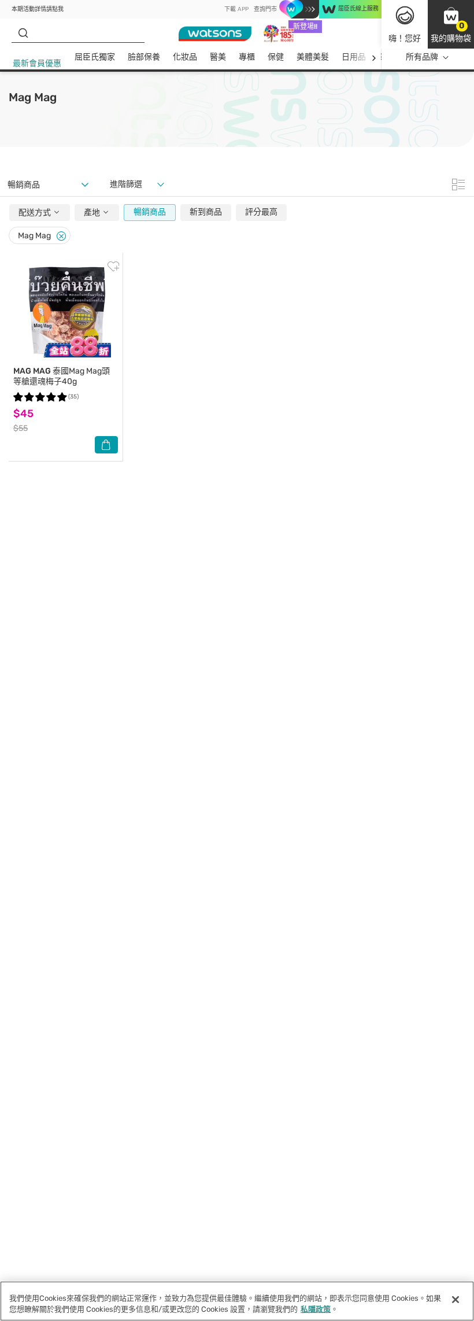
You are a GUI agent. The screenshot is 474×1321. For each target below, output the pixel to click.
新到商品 (206, 212)
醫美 (218, 57)
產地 (93, 212)
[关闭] (455, 1299)
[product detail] (66, 311)
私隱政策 (316, 1309)
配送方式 (35, 212)
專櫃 (247, 57)
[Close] (61, 236)
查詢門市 (265, 9)
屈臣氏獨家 (95, 57)
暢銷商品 (150, 212)
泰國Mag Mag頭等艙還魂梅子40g (61, 376)
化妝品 (185, 57)
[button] (451, 24)
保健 (276, 57)
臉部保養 (144, 57)
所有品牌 (422, 57)
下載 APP (236, 9)
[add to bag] (106, 444)
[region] (237, 1301)
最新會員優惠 (37, 63)
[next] (373, 57)
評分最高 (261, 212)
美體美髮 (313, 57)
